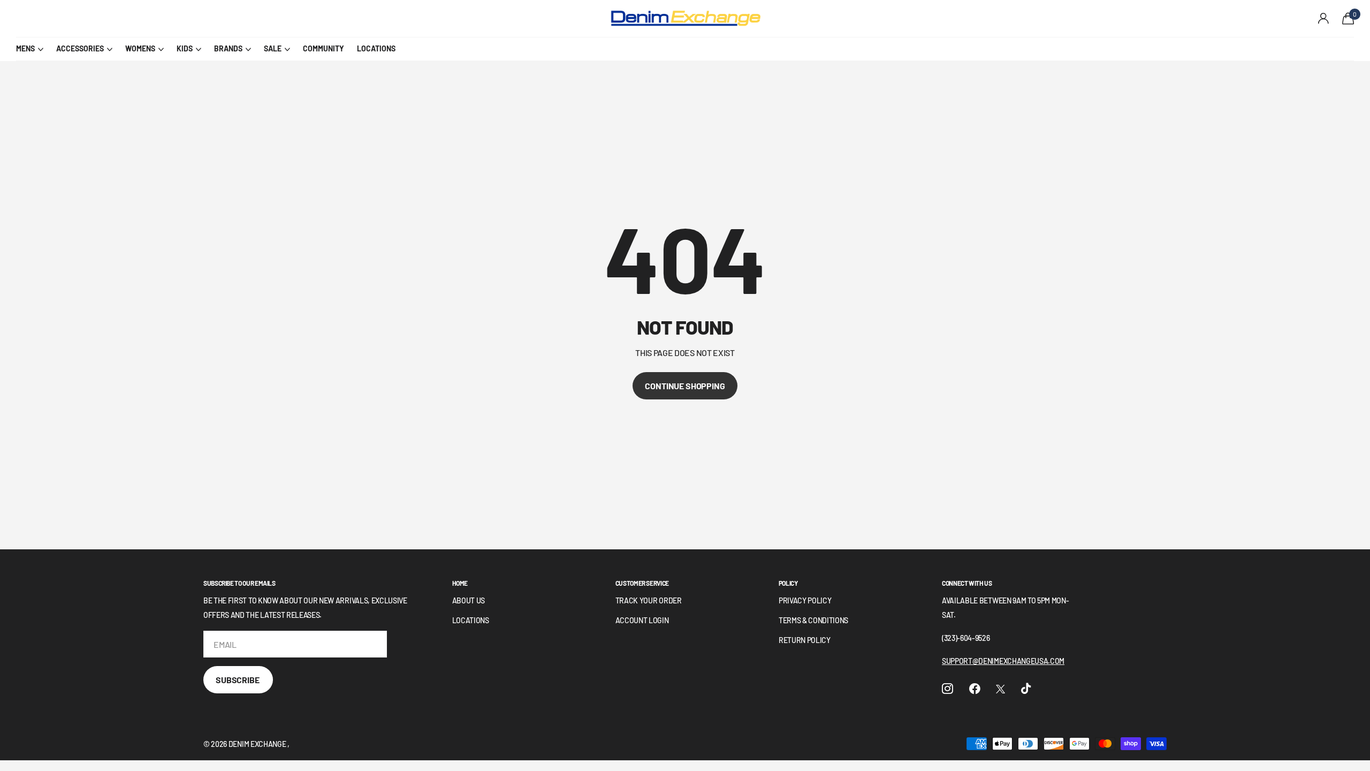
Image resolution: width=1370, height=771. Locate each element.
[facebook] (974, 688)
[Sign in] (1323, 18)
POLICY (788, 583)
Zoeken (209, 18)
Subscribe (238, 680)
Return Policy (805, 640)
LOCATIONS (376, 48)
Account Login (642, 620)
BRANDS (228, 48)
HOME (460, 583)
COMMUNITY (323, 48)
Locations (470, 620)
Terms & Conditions (813, 620)
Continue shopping (685, 386)
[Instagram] (947, 688)
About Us (468, 600)
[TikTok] (1026, 688)
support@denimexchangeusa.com (1003, 661)
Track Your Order (648, 600)
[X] (1000, 689)
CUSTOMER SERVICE (642, 583)
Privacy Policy (805, 600)
